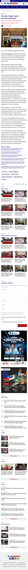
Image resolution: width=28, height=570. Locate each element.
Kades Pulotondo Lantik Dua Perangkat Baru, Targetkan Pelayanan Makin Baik (12, 156)
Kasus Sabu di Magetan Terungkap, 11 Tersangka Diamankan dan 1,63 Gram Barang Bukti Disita (7, 473)
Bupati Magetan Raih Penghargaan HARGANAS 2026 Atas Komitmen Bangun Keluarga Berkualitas (15, 422)
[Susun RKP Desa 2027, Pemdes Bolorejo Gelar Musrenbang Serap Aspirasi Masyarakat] (7, 193)
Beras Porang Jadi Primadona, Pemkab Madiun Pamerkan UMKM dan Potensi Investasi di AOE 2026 (17, 443)
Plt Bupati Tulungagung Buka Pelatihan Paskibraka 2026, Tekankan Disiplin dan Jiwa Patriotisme (15, 427)
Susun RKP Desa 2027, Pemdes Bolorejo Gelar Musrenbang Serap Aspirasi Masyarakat (12, 149)
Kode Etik (11, 564)
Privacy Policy (20, 562)
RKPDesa (4, 179)
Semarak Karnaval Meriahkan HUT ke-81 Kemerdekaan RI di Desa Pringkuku (10, 152)
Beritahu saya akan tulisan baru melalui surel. (12, 322)
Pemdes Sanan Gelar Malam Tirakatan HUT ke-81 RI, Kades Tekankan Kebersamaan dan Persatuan (13, 159)
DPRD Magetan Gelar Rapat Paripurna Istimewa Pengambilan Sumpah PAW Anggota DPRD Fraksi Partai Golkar (12, 509)
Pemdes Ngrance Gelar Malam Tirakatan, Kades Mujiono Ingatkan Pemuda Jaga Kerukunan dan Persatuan (12, 163)
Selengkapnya (13, 456)
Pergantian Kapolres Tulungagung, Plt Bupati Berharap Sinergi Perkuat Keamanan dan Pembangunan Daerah (15, 412)
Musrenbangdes (5, 174)
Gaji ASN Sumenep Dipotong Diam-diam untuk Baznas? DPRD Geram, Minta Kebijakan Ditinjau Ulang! (12, 514)
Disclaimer (5, 564)
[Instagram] (15, 558)
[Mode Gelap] (24, 4)
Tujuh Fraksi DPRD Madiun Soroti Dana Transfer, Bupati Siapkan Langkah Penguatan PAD (17, 528)
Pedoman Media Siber (20, 564)
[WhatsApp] (18, 558)
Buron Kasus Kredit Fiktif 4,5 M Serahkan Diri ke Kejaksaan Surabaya (21, 473)
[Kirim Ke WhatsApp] (26, 184)
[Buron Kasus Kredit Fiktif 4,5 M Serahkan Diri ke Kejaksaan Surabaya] (21, 467)
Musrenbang (9, 25)
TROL (5, 25)
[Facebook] (10, 558)
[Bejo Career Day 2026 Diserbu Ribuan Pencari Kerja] (4, 437)
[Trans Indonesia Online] (10, 4)
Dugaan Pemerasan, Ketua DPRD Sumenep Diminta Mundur (13, 499)
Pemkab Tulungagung (7, 177)
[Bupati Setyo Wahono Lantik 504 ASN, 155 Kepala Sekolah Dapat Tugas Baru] (4, 542)
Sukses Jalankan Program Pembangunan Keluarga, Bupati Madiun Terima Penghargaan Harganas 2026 (15, 406)
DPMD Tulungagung (13, 171)
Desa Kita (3, 13)
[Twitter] (13, 558)
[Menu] (2, 4)
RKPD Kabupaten (18, 177)
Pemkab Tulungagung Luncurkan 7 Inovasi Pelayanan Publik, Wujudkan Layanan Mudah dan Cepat (17, 535)
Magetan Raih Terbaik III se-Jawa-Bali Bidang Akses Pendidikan (17, 450)
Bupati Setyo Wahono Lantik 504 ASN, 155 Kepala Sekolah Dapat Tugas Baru (17, 541)
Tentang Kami (7, 562)
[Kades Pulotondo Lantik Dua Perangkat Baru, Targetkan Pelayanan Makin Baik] (7, 207)
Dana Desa (4, 171)
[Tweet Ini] (17, 184)
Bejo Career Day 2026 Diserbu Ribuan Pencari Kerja (15, 401)
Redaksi (14, 562)
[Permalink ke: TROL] (2, 25)
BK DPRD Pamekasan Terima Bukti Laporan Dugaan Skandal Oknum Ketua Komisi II (13, 494)
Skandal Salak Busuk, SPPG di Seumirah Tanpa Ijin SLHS (15, 417)
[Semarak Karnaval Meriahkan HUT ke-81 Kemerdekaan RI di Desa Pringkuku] (21, 193)
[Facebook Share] (14, 184)
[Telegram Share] (23, 184)
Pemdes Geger (14, 174)
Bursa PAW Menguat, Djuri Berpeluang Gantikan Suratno (12, 489)
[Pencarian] (26, 4)
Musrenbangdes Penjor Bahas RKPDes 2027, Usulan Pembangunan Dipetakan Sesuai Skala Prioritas (13, 167)
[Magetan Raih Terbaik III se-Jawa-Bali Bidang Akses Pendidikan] (4, 450)
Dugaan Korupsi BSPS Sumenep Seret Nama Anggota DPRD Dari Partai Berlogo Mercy (14, 504)
